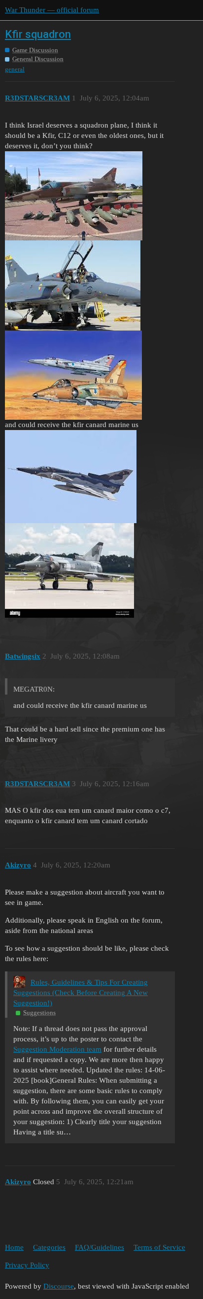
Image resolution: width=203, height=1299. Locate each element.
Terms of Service (159, 1247)
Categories (49, 1247)
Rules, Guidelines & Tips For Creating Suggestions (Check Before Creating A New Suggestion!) (80, 992)
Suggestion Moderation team (57, 1049)
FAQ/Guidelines (99, 1247)
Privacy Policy (27, 1265)
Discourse (58, 1286)
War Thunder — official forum (52, 10)
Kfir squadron (38, 34)
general (15, 69)
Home (14, 1247)
